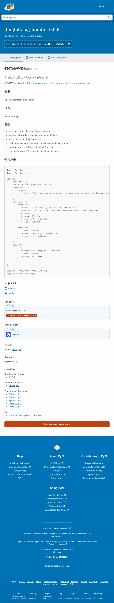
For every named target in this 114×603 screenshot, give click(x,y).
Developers (14, 385)
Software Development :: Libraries (25, 415)
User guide (19, 470)
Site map (57, 552)
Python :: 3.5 (15, 397)
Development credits (93, 478)
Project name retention (19, 474)
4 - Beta (12, 377)
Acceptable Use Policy (55, 510)
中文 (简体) (93, 581)
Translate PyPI (93, 470)
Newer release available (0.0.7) (21, 315)
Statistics (57, 470)
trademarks (80, 541)
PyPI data (10, 306)
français (30, 581)
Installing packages (19, 463)
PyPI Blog (55, 463)
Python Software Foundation (59, 549)
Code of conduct (55, 502)
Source (11, 288)
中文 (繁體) (104, 581)
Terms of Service (56, 495)
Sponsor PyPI (94, 474)
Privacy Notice (56, 506)
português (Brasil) (50, 581)
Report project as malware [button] (57, 424)
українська (64, 581)
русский (46, 584)
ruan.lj (15, 349)
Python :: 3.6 (15, 400)
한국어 (72, 584)
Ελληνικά (74, 581)
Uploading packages (18, 467)
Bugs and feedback (94, 463)
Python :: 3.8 (15, 406)
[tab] (13, 58)
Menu (101, 6)
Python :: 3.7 (15, 403)
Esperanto (63, 584)
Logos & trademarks (57, 474)
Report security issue (57, 498)
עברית (55, 584)
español (22, 581)
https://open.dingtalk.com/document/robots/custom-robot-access (58, 83)
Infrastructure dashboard (55, 467)
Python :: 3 (14, 394)
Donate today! (57, 536)
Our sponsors (57, 478)
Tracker (11, 293)
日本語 (38, 581)
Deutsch (84, 581)
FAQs (20, 478)
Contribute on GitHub (93, 467)
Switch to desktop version (57, 566)
